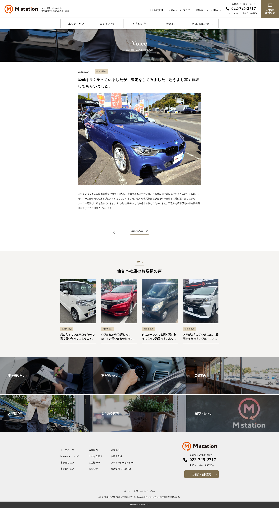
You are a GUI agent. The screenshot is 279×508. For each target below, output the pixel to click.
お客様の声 (139, 23)
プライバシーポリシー (122, 462)
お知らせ (172, 10)
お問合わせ (216, 10)
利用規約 (164, 497)
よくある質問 (156, 10)
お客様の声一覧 (139, 231)
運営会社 (200, 10)
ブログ (186, 10)
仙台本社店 (67, 329)
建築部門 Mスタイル (121, 468)
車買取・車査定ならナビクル (144, 491)
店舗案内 (171, 23)
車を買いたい (108, 23)
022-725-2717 (243, 8)
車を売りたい (76, 23)
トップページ (67, 450)
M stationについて (202, 23)
